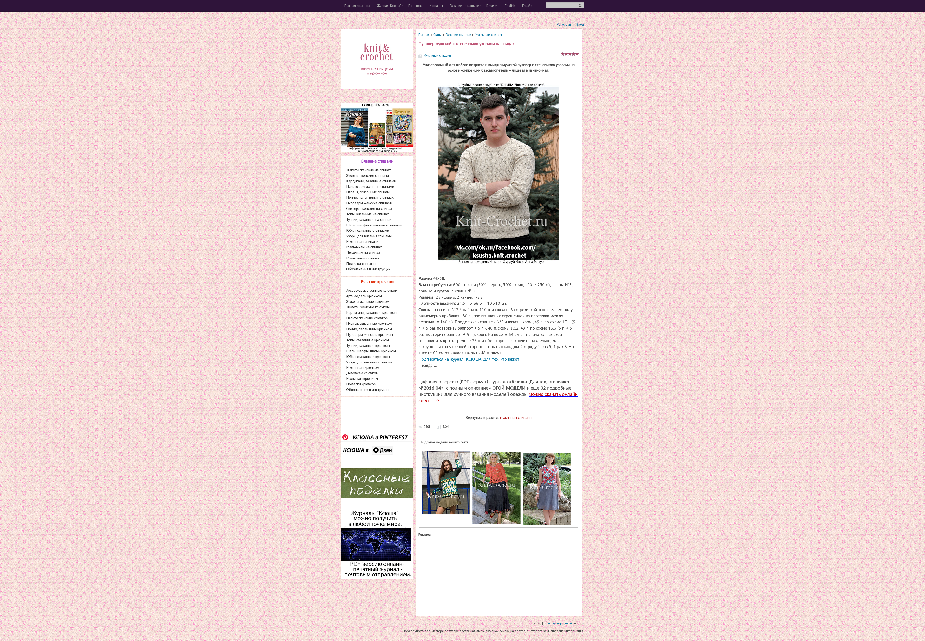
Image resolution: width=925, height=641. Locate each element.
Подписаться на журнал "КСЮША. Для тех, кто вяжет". (469, 359)
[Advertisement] (498, 575)
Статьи (437, 35)
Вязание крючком (377, 281)
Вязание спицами (458, 35)
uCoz (580, 623)
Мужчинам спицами (489, 35)
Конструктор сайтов (558, 623)
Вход (580, 24)
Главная (424, 35)
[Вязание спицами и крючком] (377, 81)
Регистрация (565, 24)
